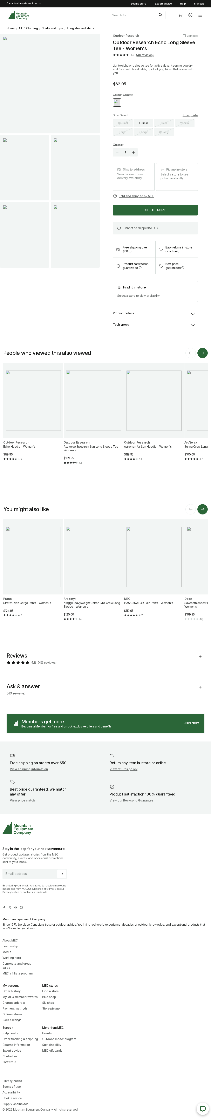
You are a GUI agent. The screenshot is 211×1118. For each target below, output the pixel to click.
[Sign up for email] (61, 874)
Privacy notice (12, 1081)
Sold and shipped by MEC (136, 196)
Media (6, 952)
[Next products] (202, 353)
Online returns (12, 1014)
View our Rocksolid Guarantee (132, 800)
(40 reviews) (145, 55)
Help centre (10, 1033)
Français (199, 3)
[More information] (130, 251)
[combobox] (140, 15)
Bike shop (49, 997)
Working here (11, 957)
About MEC (10, 940)
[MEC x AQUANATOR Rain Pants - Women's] (154, 571)
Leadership (10, 946)
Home (11, 28)
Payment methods (15, 1008)
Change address (14, 1002)
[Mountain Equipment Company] (36, 828)
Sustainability (51, 1044)
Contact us (10, 1056)
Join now (191, 723)
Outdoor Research (126, 35)
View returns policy (123, 769)
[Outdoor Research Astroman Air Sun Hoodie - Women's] (154, 415)
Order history (11, 991)
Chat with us (9, 1062)
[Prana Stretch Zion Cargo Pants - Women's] (33, 571)
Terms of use (11, 1086)
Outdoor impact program (59, 1039)
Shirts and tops (52, 28)
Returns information (16, 1044)
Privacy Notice (10, 892)
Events (47, 1033)
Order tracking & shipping (20, 1039)
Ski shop (48, 1002)
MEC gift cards (52, 1050)
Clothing (32, 28)
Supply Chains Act (15, 1104)
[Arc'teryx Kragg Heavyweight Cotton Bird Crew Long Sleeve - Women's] (94, 573)
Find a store (50, 991)
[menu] (200, 15)
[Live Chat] (203, 1109)
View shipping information (29, 769)
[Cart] (180, 15)
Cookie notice (12, 1098)
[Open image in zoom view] (50, 83)
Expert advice (163, 3)
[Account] (190, 15)
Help (183, 3)
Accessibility (11, 1092)
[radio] (117, 102)
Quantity (118, 144)
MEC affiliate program (17, 973)
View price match (22, 800)
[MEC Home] (18, 15)
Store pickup (51, 1008)
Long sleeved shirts (80, 28)
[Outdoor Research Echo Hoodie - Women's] (33, 415)
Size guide (190, 115)
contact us (29, 892)
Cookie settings (11, 1019)
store (175, 174)
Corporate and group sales (17, 965)
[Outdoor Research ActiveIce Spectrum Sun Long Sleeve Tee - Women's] (94, 417)
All (20, 28)
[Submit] (160, 15)
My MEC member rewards (20, 997)
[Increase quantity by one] (133, 152)
